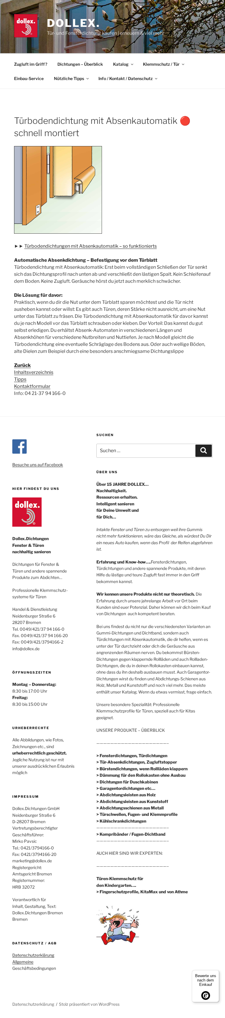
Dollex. (73, 23)
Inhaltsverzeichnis (33, 372)
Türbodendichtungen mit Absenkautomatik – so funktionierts (90, 246)
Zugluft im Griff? (30, 64)
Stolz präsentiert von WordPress (89, 1004)
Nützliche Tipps (69, 78)
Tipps (20, 379)
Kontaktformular (32, 386)
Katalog (121, 64)
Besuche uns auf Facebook (37, 464)
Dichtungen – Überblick (80, 64)
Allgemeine (22, 961)
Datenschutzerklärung (33, 955)
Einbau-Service (29, 78)
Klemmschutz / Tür (161, 64)
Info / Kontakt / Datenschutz (125, 78)
